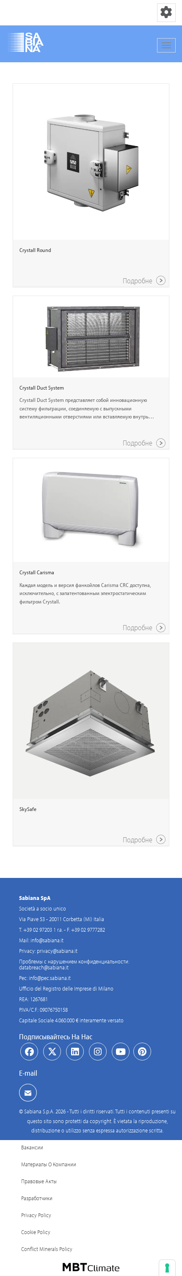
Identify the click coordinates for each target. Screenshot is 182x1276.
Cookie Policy (35, 1232)
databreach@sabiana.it (44, 967)
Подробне (138, 280)
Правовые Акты (39, 1181)
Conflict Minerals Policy (46, 1249)
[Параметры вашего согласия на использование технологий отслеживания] (167, 1268)
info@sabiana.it (46, 940)
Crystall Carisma (36, 572)
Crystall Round (35, 249)
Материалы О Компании (48, 1164)
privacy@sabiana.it (57, 951)
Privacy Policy (36, 1215)
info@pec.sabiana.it (50, 978)
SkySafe (27, 808)
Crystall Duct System (41, 387)
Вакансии (32, 1147)
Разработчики (36, 1198)
